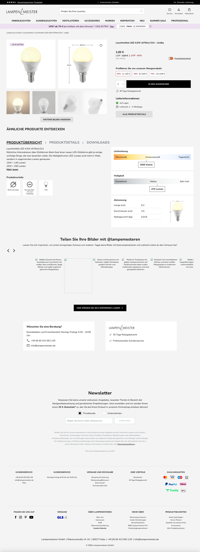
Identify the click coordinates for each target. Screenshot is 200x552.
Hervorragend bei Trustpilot (29, 2)
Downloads (98, 142)
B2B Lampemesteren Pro (138, 525)
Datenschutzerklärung (126, 444)
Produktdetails (64, 142)
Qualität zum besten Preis (176, 522)
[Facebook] (15, 517)
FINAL (132, 26)
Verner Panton (175, 520)
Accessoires (176, 525)
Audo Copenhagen (176, 517)
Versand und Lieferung (100, 477)
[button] (18, 102)
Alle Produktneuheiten (176, 528)
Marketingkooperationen (137, 528)
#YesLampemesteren (138, 517)
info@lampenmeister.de (43, 345)
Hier (112, 26)
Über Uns (100, 517)
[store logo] (22, 11)
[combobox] (102, 11)
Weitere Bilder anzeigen (56, 119)
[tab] (26, 142)
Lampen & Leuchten (14, 33)
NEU (142, 20)
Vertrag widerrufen (100, 485)
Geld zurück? (100, 483)
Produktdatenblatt (182, 58)
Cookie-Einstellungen (138, 520)
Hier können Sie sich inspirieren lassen (98, 308)
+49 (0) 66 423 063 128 (43, 340)
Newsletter (137, 477)
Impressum (100, 520)
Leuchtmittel (28, 33)
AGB (100, 522)
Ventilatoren (70, 20)
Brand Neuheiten (137, 522)
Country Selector (100, 528)
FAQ (24, 483)
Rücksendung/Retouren (100, 480)
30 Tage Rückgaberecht (138, 480)
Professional (179, 20)
